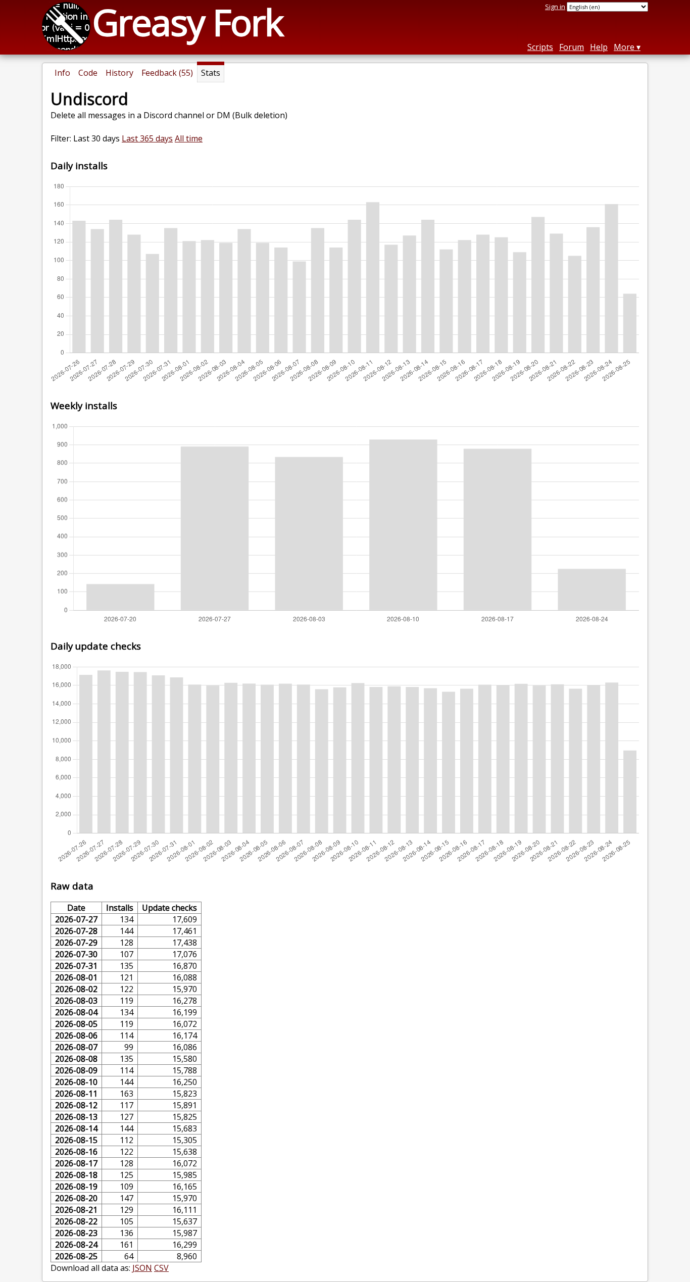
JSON (142, 1267)
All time (189, 138)
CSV (161, 1267)
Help (599, 47)
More (624, 47)
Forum (571, 47)
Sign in (555, 6)
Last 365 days (147, 138)
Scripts (540, 47)
